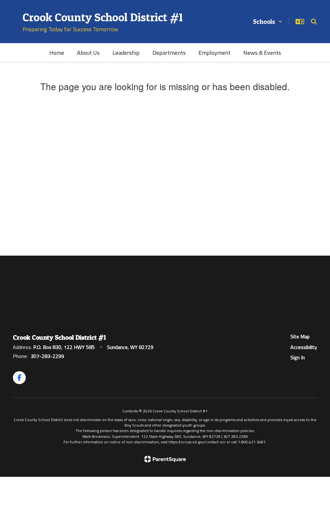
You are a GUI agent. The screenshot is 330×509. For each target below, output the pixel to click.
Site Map (300, 336)
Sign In (297, 357)
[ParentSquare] (165, 459)
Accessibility (303, 347)
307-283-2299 (47, 356)
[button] (267, 21)
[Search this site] (314, 21)
